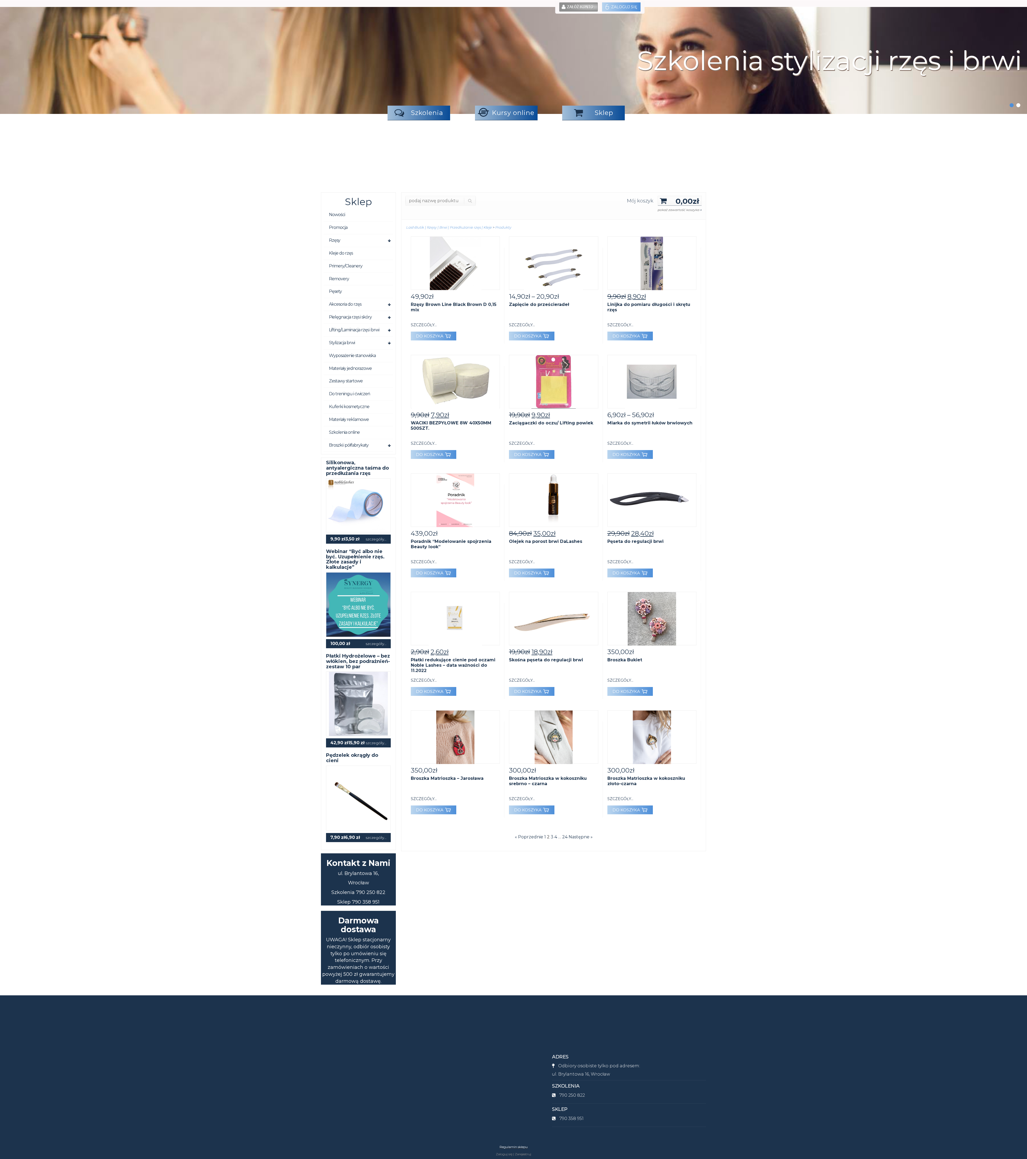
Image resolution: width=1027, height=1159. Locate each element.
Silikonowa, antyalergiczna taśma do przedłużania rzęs (357, 468)
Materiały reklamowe (349, 419)
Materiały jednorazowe (350, 368)
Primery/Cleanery (345, 265)
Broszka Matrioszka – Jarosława (447, 778)
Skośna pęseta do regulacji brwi (546, 659)
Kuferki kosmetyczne (349, 406)
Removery (339, 278)
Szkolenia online (344, 432)
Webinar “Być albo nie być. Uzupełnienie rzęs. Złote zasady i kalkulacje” (355, 559)
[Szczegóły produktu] (455, 263)
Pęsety (335, 291)
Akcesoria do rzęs (345, 304)
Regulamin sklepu (514, 1147)
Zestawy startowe (346, 380)
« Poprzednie (529, 836)
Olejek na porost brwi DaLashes (545, 541)
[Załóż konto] (578, 6)
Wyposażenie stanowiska (352, 355)
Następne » (581, 836)
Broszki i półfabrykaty (349, 445)
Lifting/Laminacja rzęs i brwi (354, 329)
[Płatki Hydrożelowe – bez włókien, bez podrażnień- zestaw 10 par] (358, 703)
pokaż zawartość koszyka (680, 210)
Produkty (503, 227)
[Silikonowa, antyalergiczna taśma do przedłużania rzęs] (358, 505)
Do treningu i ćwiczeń (349, 393)
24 (565, 836)
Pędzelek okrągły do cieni (352, 757)
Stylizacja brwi (342, 342)
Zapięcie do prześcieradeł (539, 304)
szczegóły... (376, 539)
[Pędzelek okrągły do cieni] (358, 797)
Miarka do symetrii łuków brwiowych (649, 422)
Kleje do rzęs (341, 253)
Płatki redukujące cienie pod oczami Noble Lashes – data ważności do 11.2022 (453, 665)
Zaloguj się (624, 7)
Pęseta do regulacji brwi (635, 541)
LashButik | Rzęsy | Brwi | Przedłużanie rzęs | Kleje (449, 227)
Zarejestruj (523, 1154)
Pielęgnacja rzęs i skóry (350, 317)
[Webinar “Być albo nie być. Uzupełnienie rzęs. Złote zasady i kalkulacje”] (358, 604)
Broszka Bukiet (624, 659)
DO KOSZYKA (429, 336)
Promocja (338, 227)
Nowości (337, 214)
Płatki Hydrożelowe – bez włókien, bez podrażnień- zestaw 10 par (358, 661)
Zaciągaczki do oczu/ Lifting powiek (551, 422)
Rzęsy (334, 240)
